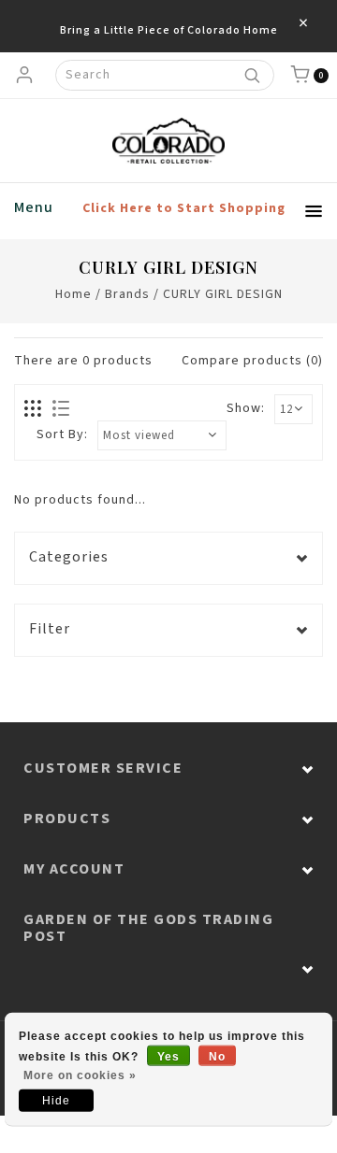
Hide (56, 1100)
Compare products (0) (252, 360)
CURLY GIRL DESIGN (223, 294)
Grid (33, 409)
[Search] (251, 75)
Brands (127, 294)
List (60, 409)
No (217, 1056)
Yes (168, 1056)
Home (73, 294)
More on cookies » (80, 1075)
